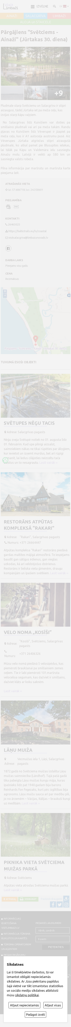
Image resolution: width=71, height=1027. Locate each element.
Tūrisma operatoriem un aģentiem (16, 946)
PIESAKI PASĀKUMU (14, 954)
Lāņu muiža (18, 750)
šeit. (16, 172)
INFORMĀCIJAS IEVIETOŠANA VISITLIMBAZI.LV (11, 923)
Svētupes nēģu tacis (29, 423)
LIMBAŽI (59, 16)
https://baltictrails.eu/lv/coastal (28, 231)
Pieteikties (56, 947)
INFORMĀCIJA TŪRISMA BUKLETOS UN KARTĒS (15, 936)
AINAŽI (11, 16)
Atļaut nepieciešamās (24, 1005)
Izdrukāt (30, 899)
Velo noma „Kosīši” (28, 632)
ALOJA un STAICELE (35, 22)
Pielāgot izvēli (35, 1014)
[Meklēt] (54, 6)
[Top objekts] (5, 460)
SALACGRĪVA (35, 16)
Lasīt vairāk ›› (48, 462)
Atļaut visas (53, 1005)
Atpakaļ (10, 899)
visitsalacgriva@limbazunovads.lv (28, 237)
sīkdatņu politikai (27, 995)
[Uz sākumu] (10, 6)
